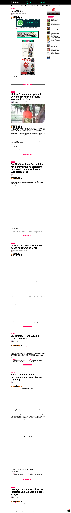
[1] (68, 511)
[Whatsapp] (15, 18)
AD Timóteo (25, 5)
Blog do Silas (16, 14)
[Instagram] (16, 18)
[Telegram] (19, 18)
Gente (40, 5)
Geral (34, 5)
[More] (21, 18)
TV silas (32, 5)
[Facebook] (11, 18)
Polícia (37, 5)
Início (22, 5)
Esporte (43, 5)
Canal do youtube (47, 5)
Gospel (29, 5)
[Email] (18, 18)
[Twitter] (13, 18)
